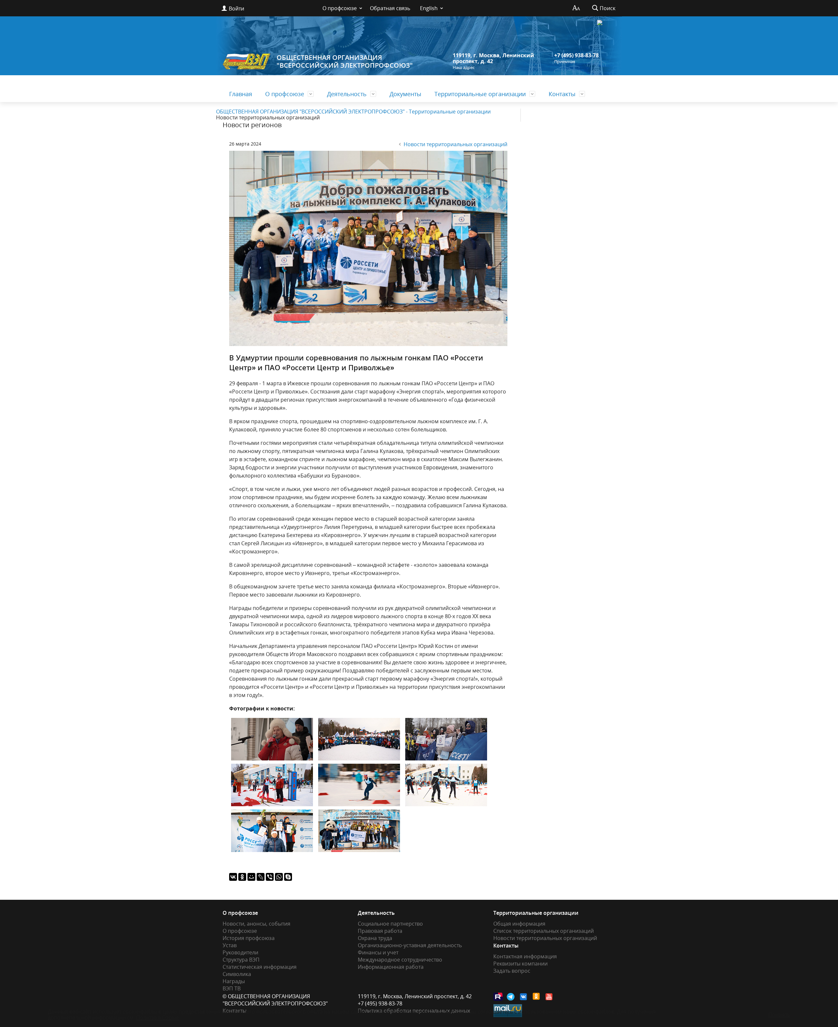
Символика (237, 974)
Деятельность (347, 94)
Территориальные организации (480, 94)
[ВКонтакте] (233, 877)
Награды (234, 981)
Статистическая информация (260, 966)
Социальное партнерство (390, 923)
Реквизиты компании (520, 963)
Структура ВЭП (241, 959)
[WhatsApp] (279, 877)
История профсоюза (249, 938)
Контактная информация (525, 956)
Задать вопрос (511, 970)
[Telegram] (511, 997)
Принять (779, 1014)
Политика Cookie (157, 1017)
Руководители (240, 952)
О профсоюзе (339, 8)
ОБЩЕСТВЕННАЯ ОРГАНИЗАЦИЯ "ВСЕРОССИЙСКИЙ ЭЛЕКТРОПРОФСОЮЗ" (345, 61)
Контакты (562, 94)
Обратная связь (390, 8)
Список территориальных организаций (543, 930)
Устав (230, 945)
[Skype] (288, 877)
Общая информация (519, 923)
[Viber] (270, 877)
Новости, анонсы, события (256, 923)
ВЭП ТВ (232, 988)
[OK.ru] (536, 996)
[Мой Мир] (251, 877)
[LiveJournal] (260, 877)
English (429, 8)
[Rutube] (498, 997)
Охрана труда (375, 938)
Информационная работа (391, 966)
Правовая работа (380, 930)
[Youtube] (549, 997)
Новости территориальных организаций (455, 144)
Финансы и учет (378, 952)
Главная (240, 94)
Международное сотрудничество (400, 959)
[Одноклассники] (242, 877)
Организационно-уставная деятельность (410, 945)
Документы (405, 94)
